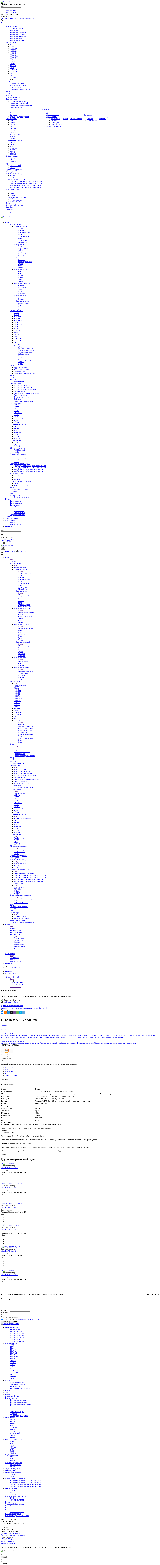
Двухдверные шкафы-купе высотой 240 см (30, 468)
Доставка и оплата (12, 519)
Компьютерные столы (22, 370)
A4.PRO (17, 344)
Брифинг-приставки (25, 348)
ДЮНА (16, 409)
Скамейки (13, 491)
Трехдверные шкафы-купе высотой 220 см (29, 470)
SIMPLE (17, 328)
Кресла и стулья (16, 383)
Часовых (17, 509)
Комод (20, 268)
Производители (15, 524)
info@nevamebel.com (10, 1002)
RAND (16, 452)
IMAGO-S (17, 326)
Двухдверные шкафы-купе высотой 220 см (30, 466)
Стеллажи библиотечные (19, 489)
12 (2, 1164)
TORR (16, 430)
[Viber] (14, 1012)
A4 (15, 342)
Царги (20, 364)
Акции (7, 517)
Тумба (20, 246)
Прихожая (22, 287)
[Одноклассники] (5, 1012)
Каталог (8, 222)
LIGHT (16, 462)
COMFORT (18, 340)
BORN (16, 436)
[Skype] (20, 1012)
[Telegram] (23, 1012)
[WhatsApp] (17, 1012)
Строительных (19, 513)
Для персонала (19, 371)
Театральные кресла (21, 497)
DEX (16, 444)
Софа (20, 238)
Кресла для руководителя (23, 401)
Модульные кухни (17, 473)
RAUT (16, 434)
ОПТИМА (18, 413)
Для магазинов (15, 505)
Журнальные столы (21, 368)
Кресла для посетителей (23, 387)
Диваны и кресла (21, 226)
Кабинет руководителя (18, 424)
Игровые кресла (20, 391)
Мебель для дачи (20, 295)
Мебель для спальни (22, 270)
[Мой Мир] (8, 1012)
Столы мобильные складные (21, 481)
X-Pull (16, 483)
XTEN (16, 315)
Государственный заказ (9, 18)
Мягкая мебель (15, 403)
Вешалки (13, 379)
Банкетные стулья (20, 395)
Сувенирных (19, 511)
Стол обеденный (24, 256)
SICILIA (17, 479)
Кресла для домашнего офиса (25, 389)
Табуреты (17, 399)
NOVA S (17, 334)
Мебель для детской (21, 301)
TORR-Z (17, 438)
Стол (20, 266)
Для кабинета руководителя (24, 373)
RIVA (16, 336)
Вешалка (21, 293)
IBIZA (16, 477)
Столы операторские (26, 350)
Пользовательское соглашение (12, 1533)
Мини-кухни (14, 456)
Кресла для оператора (22, 385)
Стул (20, 252)
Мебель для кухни (21, 244)
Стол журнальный (25, 262)
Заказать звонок (15, 987)
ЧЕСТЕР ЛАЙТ (20, 419)
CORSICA (18, 475)
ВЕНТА (17, 405)
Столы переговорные (26, 360)
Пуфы (12, 487)
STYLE (16, 332)
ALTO (16, 428)
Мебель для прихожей (22, 283)
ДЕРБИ (16, 407)
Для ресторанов (15, 501)
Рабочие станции (24, 354)
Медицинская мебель (17, 515)
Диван (20, 228)
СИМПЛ (17, 417)
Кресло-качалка (24, 232)
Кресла (16, 421)
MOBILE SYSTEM (21, 485)
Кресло (21, 230)
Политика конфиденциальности (13, 1535)
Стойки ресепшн (16, 440)
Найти (4, 1557)
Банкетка (21, 234)
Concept (17, 346)
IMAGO (17, 322)
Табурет (21, 250)
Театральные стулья (21, 397)
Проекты (8, 499)
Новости (13, 522)
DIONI (16, 426)
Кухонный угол (24, 254)
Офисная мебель (16, 311)
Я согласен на (21, 1319)
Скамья (21, 285)
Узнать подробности (26, 18)
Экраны (21, 362)
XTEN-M (17, 317)
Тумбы (20, 358)
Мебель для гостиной (22, 258)
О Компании (10, 521)
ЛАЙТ (16, 411)
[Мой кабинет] (2, 20)
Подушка (21, 305)
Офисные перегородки (18, 448)
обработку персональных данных (26, 1319)
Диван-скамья (23, 236)
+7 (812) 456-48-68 (10, 10)
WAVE (16, 313)
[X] (11, 1012)
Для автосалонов (16, 503)
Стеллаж (21, 260)
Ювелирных (18, 507)
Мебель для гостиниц (18, 458)
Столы (12, 366)
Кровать (21, 277)
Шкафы (12, 375)
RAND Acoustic (19, 450)
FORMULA (18, 338)
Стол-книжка (23, 248)
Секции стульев (16, 495)
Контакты (9, 526)
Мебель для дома (16, 224)
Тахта (20, 279)
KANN (16, 460)
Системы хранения (25, 352)
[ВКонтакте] (2, 1012)
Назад (12, 560)
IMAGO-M (18, 324)
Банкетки (13, 493)
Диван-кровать (23, 240)
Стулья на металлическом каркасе (26, 393)
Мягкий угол (23, 242)
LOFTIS (17, 330)
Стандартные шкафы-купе (20, 464)
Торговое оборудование (18, 454)
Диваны (17, 422)
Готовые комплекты (25, 356)
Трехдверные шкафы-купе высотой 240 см (29, 471)
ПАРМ (16, 415)
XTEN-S (17, 319)
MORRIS (17, 432)
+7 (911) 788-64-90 (10, 12)
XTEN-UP (18, 320)
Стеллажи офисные (17, 381)
